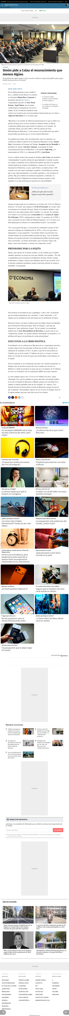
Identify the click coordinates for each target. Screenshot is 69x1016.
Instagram (55, 986)
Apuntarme (58, 830)
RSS (36, 986)
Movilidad (5, 980)
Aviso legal (39, 989)
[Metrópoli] (35, 5)
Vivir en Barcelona (8, 983)
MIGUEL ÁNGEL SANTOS (15, 89)
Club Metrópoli (24, 1000)
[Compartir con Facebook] (9, 397)
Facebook (55, 983)
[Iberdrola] (43, 10)
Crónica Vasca (23, 983)
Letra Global (23, 989)
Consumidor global (25, 994)
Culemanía (22, 986)
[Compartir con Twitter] (12, 397)
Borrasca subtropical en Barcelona (55, 1)
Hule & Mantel (23, 997)
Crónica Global (24, 980)
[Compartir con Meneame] (16, 397)
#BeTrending (6, 1009)
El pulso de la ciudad (9, 986)
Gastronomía (6, 994)
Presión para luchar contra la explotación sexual (17, 1)
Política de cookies (42, 997)
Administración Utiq (42, 1000)
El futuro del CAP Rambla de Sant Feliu (38, 1)
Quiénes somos (40, 980)
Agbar (26, 100)
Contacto (38, 983)
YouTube (55, 991)
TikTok (54, 989)
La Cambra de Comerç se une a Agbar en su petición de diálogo (50, 106)
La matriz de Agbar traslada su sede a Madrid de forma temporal (50, 98)
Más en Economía (10, 902)
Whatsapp (55, 994)
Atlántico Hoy (23, 991)
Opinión (4, 1000)
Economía (5, 67)
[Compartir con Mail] (19, 397)
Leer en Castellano (5, 7)
